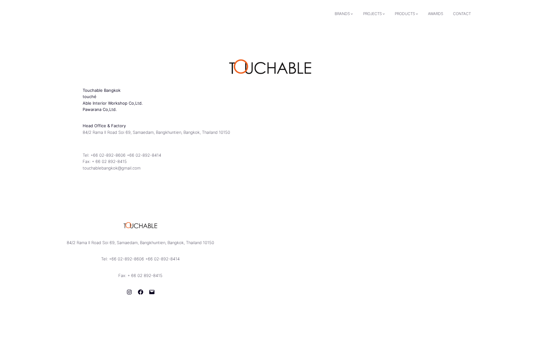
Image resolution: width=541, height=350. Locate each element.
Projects (372, 13)
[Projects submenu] (384, 14)
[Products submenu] (417, 14)
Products (405, 13)
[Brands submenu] (352, 14)
